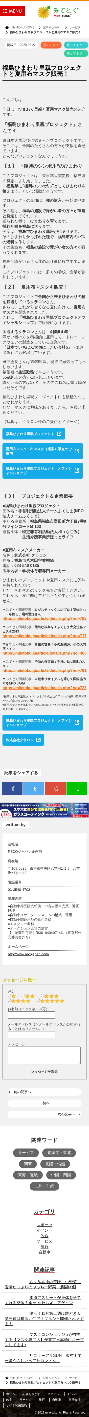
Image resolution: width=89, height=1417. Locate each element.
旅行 (44, 1247)
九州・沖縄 (44, 1186)
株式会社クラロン (20, 740)
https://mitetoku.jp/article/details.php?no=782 (44, 618)
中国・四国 (61, 1175)
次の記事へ (66, 1114)
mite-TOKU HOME (22, 27)
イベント (44, 1230)
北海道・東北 (59, 1152)
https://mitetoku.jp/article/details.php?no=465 (44, 653)
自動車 (44, 1252)
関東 (28, 1164)
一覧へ (44, 1103)
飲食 (44, 1236)
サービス (75, 27)
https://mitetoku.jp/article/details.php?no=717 (44, 636)
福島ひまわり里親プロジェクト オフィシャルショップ (39, 470)
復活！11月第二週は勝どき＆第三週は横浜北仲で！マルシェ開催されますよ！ (44, 1318)
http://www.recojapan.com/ (28, 954)
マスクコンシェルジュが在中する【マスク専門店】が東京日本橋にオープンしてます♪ (44, 1339)
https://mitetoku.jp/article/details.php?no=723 (44, 688)
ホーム (10, 1394)
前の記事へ (22, 1092)
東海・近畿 (28, 1175)
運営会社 (74, 1399)
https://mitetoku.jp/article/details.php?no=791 (44, 670)
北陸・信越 (55, 1164)
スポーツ (44, 1225)
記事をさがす (52, 27)
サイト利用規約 (16, 1405)
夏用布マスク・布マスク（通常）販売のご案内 (39, 451)
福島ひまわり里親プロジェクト (30, 434)
